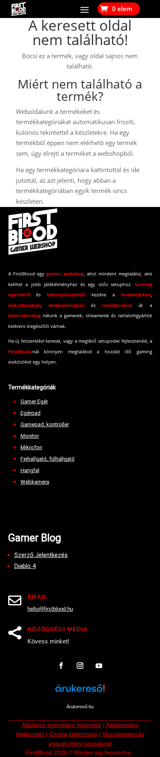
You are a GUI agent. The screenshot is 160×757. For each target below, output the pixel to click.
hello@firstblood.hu (50, 609)
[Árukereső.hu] (80, 692)
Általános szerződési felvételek (61, 725)
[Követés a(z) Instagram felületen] (80, 665)
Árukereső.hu (80, 706)
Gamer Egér (34, 401)
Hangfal (30, 470)
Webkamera (35, 482)
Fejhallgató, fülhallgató (48, 459)
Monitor (30, 436)
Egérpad (31, 413)
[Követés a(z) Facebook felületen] (61, 665)
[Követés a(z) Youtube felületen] (98, 665)
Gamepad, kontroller (45, 424)
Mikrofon (31, 447)
